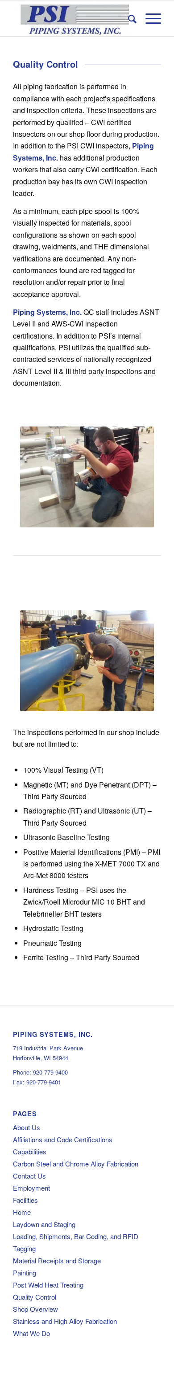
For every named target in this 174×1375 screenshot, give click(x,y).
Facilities (25, 1200)
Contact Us (29, 1175)
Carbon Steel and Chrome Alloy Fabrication (75, 1163)
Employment (31, 1187)
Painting (24, 1272)
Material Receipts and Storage (57, 1260)
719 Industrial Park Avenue (48, 1048)
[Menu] (149, 18)
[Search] (128, 18)
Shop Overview (35, 1309)
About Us (26, 1127)
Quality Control (34, 1296)
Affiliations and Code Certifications (62, 1139)
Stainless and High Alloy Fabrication (65, 1321)
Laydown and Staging (44, 1224)
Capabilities (29, 1151)
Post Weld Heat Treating (48, 1284)
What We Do (31, 1333)
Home (22, 1212)
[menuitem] (128, 18)
